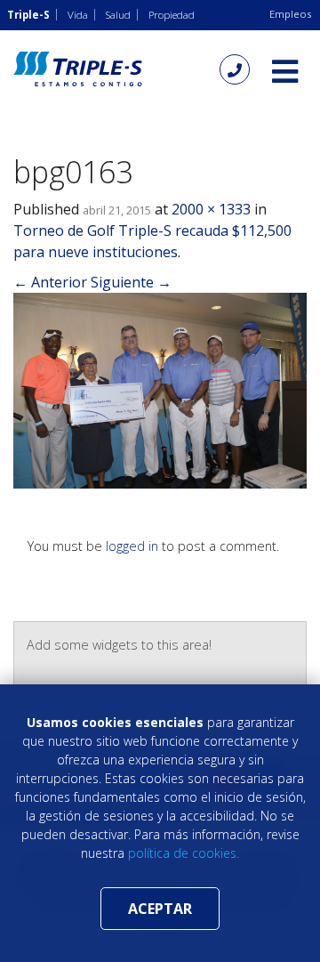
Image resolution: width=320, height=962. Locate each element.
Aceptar (160, 908)
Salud (118, 14)
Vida (78, 14)
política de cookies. (183, 853)
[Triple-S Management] (77, 69)
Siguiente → (131, 282)
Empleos (290, 13)
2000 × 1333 (211, 209)
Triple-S (28, 14)
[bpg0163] (160, 389)
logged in (132, 546)
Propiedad (171, 14)
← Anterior (50, 282)
